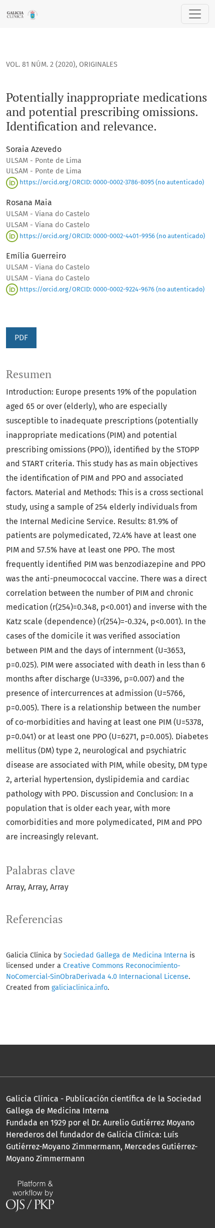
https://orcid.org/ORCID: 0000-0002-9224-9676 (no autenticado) (111, 289)
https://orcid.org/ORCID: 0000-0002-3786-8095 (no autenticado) (111, 182)
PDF (21, 337)
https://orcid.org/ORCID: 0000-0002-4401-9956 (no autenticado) (111, 236)
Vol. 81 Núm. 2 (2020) (41, 64)
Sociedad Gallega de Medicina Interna (126, 955)
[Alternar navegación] (195, 14)
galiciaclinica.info (80, 987)
